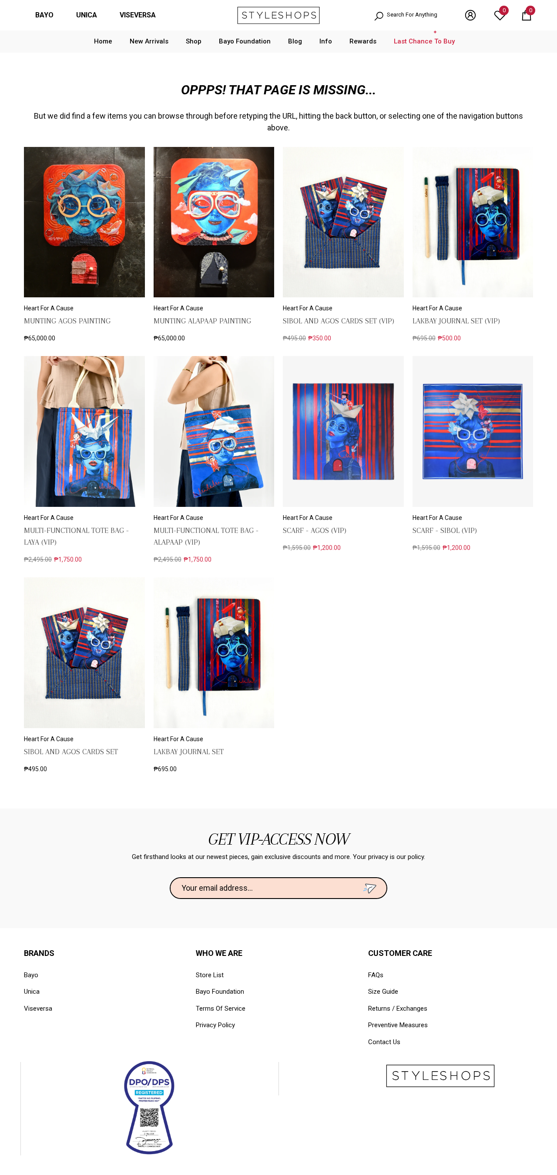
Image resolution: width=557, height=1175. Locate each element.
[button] (526, 15)
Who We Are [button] (219, 953)
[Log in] (470, 15)
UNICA (86, 15)
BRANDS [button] (39, 953)
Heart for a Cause (49, 308)
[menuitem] (44, 15)
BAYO (44, 15)
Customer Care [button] (400, 953)
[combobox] (417, 15)
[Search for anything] (410, 15)
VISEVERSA (138, 15)
